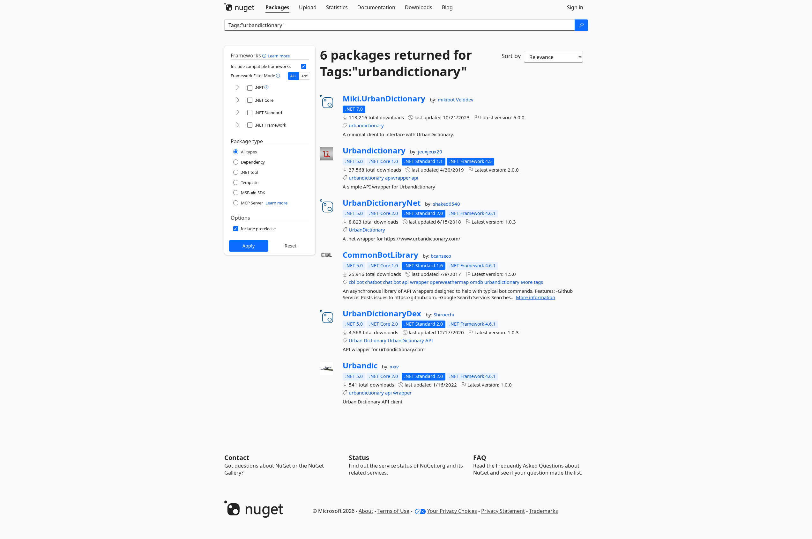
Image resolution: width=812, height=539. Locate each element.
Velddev (464, 99)
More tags (532, 282)
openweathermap (449, 282)
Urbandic (360, 365)
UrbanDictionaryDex (382, 313)
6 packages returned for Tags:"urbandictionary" (396, 63)
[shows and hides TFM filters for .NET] (238, 88)
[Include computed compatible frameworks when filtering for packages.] (304, 66)
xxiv (394, 366)
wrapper (419, 282)
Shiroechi (444, 314)
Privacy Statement (503, 510)
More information (535, 297)
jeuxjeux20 (430, 151)
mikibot (447, 99)
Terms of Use (393, 510)
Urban (355, 340)
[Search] (581, 25)
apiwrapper (397, 177)
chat (387, 282)
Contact (236, 457)
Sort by (511, 56)
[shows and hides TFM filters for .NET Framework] (238, 125)
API (429, 340)
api (415, 177)
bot (360, 282)
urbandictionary (366, 125)
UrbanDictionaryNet (382, 202)
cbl (352, 282)
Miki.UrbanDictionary (384, 98)
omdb (476, 282)
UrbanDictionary (367, 229)
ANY (305, 76)
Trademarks (543, 510)
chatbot (373, 282)
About (366, 510)
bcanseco (441, 256)
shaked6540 (446, 204)
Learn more (279, 56)
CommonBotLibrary (380, 254)
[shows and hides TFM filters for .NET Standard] (238, 113)
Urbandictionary (374, 150)
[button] (265, 55)
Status (359, 457)
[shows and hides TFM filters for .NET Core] (238, 100)
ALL (293, 76)
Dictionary (375, 340)
